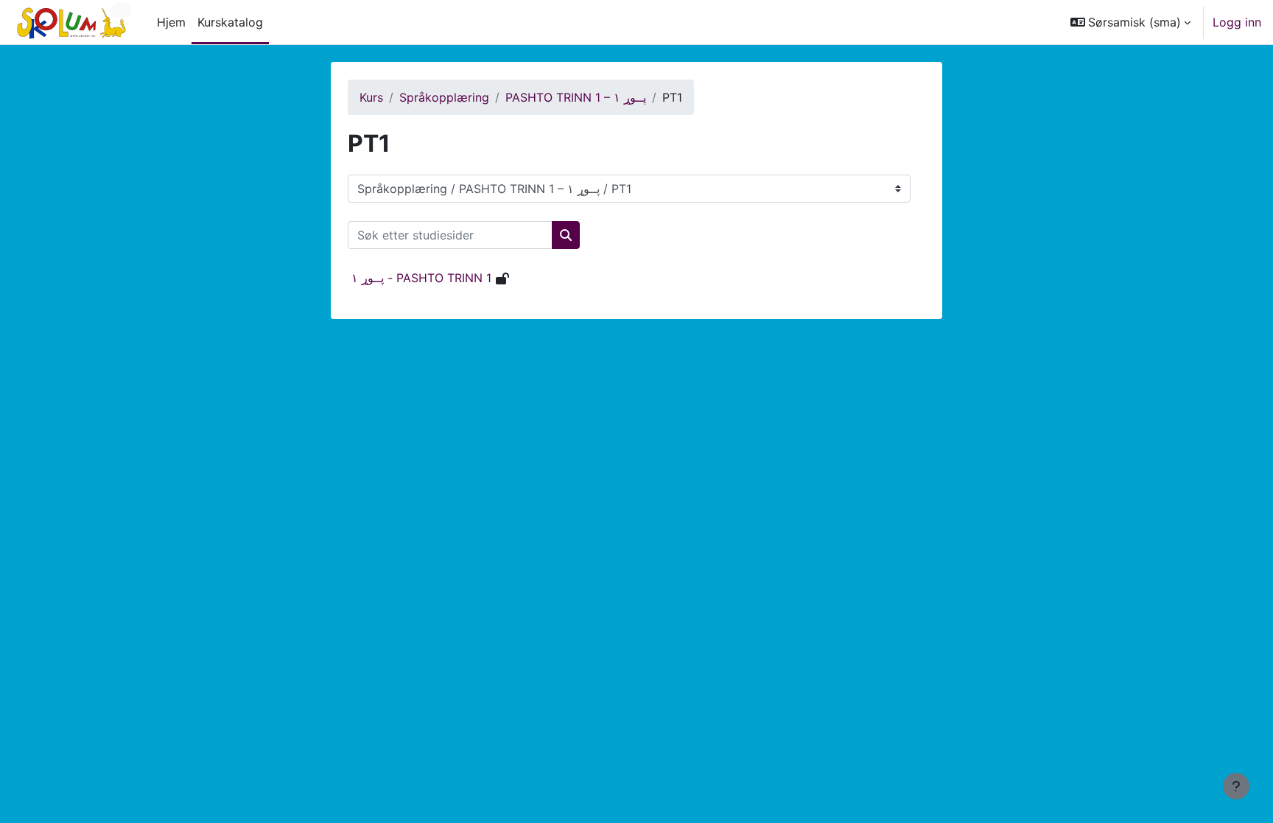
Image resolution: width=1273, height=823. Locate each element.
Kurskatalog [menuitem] (230, 22)
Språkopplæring (444, 97)
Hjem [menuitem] (171, 22)
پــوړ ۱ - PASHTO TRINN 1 (421, 277)
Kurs (371, 97)
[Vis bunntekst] (1236, 786)
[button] (1130, 22)
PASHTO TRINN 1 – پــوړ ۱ (575, 97)
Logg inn (1237, 22)
